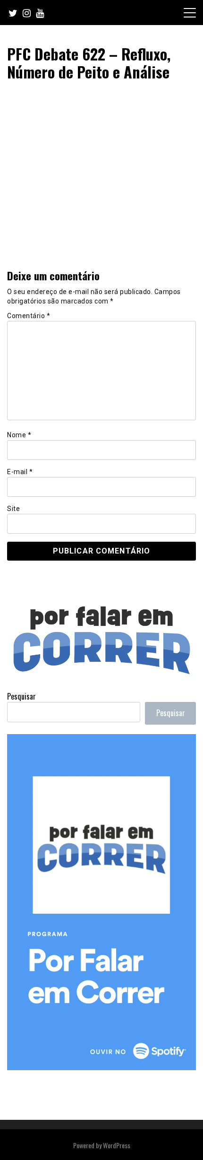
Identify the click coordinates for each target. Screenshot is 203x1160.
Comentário (28, 316)
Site (13, 508)
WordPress (116, 1145)
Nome (19, 435)
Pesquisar (21, 696)
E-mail (20, 472)
